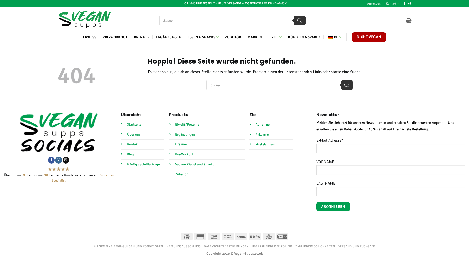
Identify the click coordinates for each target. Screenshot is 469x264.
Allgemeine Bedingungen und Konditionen (128, 246)
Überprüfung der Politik (272, 246)
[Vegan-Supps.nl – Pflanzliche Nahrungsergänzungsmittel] (84, 19)
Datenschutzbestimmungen (226, 246)
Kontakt (391, 4)
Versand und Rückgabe (356, 246)
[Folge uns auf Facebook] (404, 3)
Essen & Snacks (201, 37)
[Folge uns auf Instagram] (409, 3)
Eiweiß (89, 37)
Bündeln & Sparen (304, 37)
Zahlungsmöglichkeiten (315, 246)
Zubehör (233, 37)
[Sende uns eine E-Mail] (66, 160)
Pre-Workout (115, 37)
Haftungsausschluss (183, 246)
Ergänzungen (168, 37)
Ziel (275, 37)
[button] (374, 3)
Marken (254, 37)
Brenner (142, 37)
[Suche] (300, 20)
